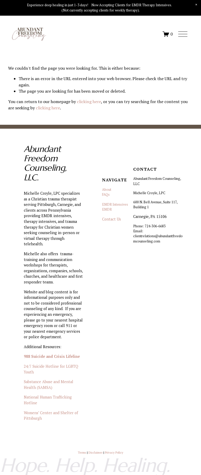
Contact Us (111, 219)
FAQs (106, 194)
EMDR (107, 209)
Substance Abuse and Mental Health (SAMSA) (48, 384)
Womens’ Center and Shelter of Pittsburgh (51, 415)
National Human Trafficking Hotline (48, 400)
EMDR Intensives (115, 204)
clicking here (89, 101)
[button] (196, 4)
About (106, 189)
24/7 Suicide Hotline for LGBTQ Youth (51, 369)
